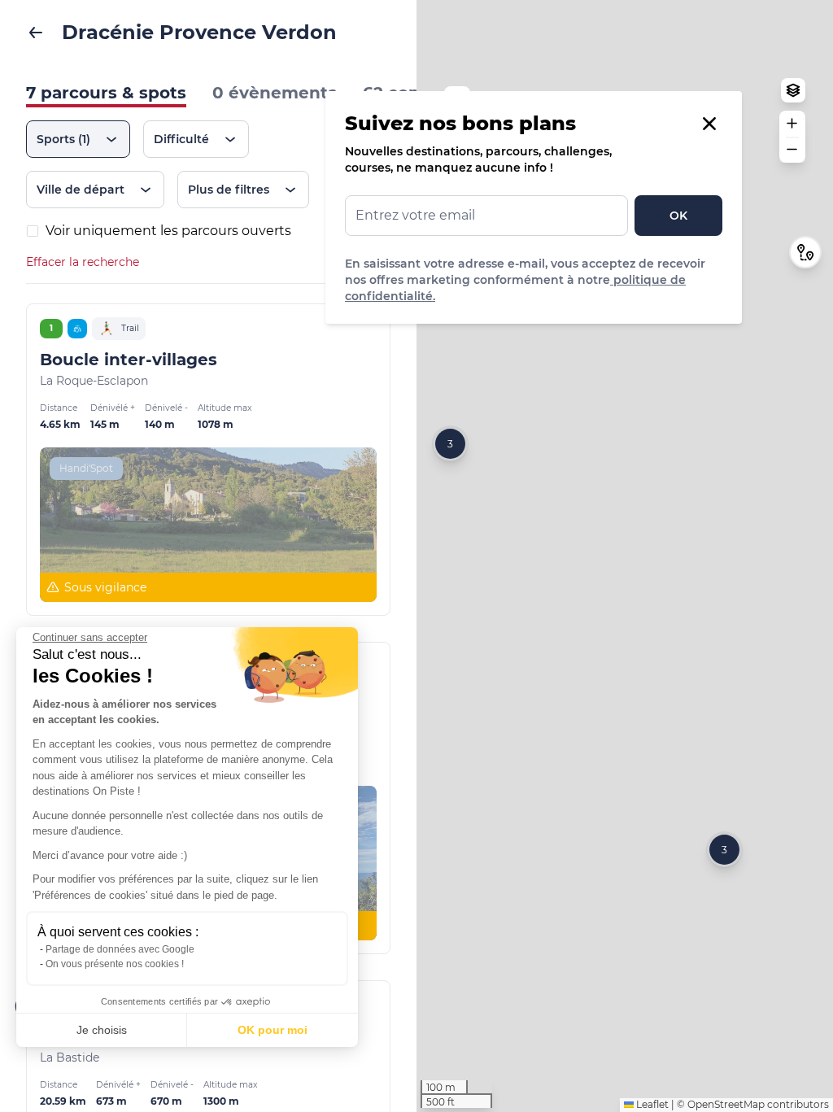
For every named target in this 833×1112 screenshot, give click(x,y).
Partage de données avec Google (120, 949)
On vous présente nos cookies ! (115, 964)
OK (678, 215)
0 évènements (274, 92)
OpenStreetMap (726, 1104)
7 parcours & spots (106, 92)
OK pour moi (272, 1029)
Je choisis (101, 1029)
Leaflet (651, 1104)
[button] (724, 849)
